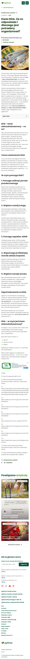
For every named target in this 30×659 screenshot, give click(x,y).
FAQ (2, 606)
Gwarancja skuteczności (8, 610)
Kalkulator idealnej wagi (8, 619)
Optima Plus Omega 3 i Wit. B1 (11, 600)
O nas (2, 652)
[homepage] (6, 2)
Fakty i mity (4, 628)
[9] (19, 283)
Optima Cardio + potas (9, 597)
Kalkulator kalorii (6, 615)
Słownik (3, 624)
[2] (14, 150)
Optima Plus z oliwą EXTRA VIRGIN (12, 602)
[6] (7, 231)
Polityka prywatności (6, 649)
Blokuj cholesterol (6, 635)
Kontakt (3, 608)
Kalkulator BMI (5, 617)
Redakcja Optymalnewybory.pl (12, 38)
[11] (10, 316)
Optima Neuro (20, 355)
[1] (8, 100)
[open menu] (27, 3)
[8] (9, 269)
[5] (19, 224)
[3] (5, 200)
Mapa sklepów (5, 626)
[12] (11, 349)
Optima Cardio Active (8, 591)
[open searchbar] (23, 3)
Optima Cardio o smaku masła (11, 594)
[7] (25, 248)
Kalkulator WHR (6, 622)
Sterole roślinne (6, 613)
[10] (18, 307)
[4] (5, 215)
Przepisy (3, 631)
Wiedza (3, 633)
